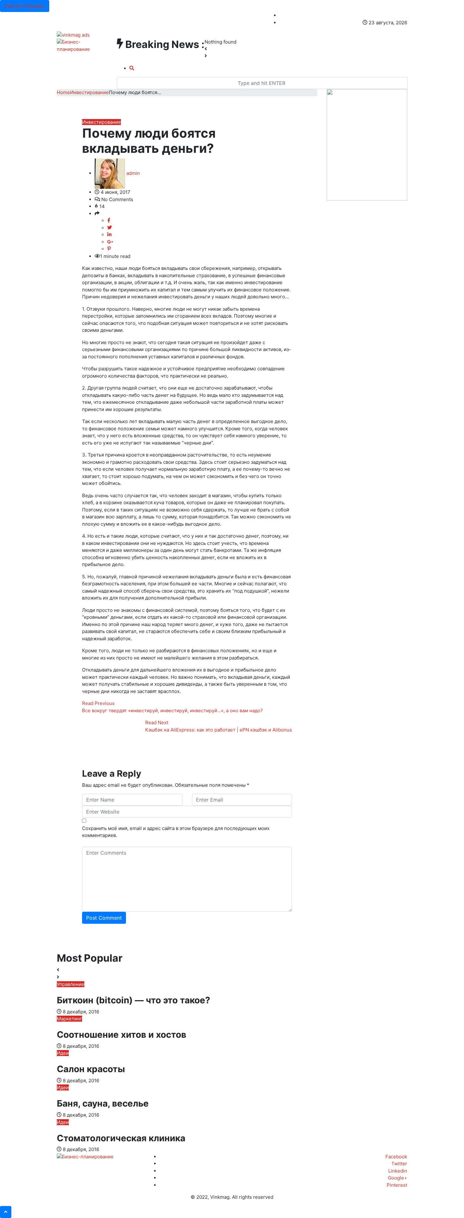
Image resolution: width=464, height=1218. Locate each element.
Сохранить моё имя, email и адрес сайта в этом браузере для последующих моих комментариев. (176, 832)
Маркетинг (69, 1019)
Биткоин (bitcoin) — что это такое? (133, 1000)
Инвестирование (89, 92)
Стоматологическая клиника (121, 1138)
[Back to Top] (5, 1212)
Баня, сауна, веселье (103, 1103)
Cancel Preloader (24, 6)
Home (63, 92)
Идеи (63, 1053)
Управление (70, 984)
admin (132, 173)
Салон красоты (91, 1069)
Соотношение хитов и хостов (121, 1034)
